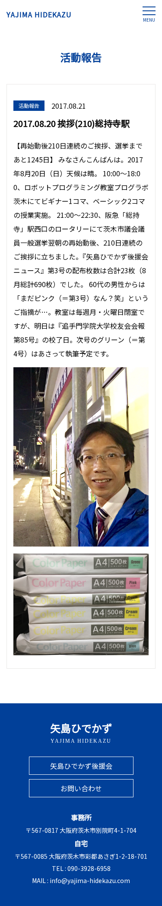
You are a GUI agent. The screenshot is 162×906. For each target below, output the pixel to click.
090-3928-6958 (89, 868)
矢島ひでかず (81, 732)
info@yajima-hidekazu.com (90, 880)
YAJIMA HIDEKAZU (39, 14)
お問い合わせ (81, 788)
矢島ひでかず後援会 (81, 765)
